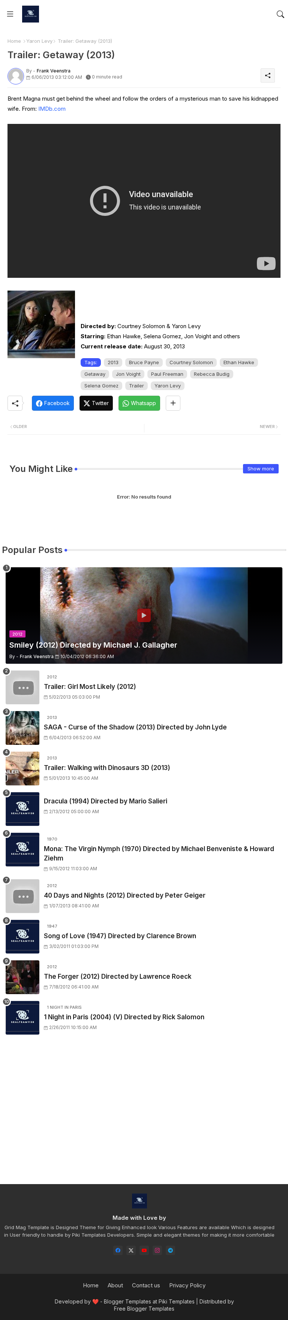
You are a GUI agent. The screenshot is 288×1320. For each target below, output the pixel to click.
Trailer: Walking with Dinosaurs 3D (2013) (107, 768)
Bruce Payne (144, 362)
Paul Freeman (167, 374)
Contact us (146, 1285)
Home (14, 41)
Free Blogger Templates (144, 1308)
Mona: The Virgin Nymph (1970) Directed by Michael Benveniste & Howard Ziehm (159, 853)
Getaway (94, 374)
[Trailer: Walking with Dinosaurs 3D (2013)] (22, 768)
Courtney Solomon (191, 362)
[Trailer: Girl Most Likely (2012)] (22, 687)
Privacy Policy (187, 1285)
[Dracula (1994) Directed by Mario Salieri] (22, 809)
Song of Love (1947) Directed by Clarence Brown (120, 936)
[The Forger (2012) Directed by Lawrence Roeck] (22, 977)
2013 (113, 362)
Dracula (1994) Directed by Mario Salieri (105, 801)
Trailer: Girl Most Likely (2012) (90, 686)
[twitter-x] (131, 1250)
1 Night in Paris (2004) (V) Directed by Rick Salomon (124, 1017)
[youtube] (144, 1250)
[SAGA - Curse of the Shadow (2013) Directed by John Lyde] (22, 728)
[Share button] (173, 403)
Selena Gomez (101, 386)
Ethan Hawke (239, 362)
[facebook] (118, 1250)
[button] (280, 14)
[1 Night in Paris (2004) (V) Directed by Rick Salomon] (22, 1018)
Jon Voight (128, 374)
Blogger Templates (127, 1301)
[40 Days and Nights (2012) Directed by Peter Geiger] (22, 896)
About (115, 1285)
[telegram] (170, 1250)
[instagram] (157, 1250)
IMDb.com (52, 108)
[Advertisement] (144, 1116)
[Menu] (10, 14)
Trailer (136, 386)
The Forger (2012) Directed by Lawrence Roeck (118, 976)
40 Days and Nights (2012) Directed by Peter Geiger (125, 895)
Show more (261, 469)
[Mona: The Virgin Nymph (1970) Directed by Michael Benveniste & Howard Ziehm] (22, 849)
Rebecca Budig (212, 374)
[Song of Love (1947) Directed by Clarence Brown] (22, 937)
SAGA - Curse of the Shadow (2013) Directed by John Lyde (135, 727)
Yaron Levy (39, 41)
